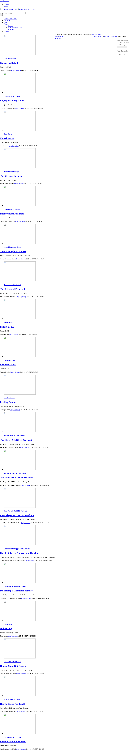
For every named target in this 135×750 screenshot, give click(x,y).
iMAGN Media (97, 34)
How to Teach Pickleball (12, 699)
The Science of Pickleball (12, 285)
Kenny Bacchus (19, 183)
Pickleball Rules (9, 360)
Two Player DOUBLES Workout (15, 473)
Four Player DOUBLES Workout (15, 511)
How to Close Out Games (12, 662)
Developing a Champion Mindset (15, 586)
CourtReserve (8, 134)
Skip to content (4, 1)
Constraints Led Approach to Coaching (17, 549)
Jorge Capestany (16, 70)
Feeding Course (9, 398)
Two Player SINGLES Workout (14, 435)
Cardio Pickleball (10, 58)
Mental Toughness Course (12, 247)
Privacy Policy (98, 36)
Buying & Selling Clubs (12, 96)
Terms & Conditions (110, 36)
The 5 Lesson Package (11, 171)
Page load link (59, 36)
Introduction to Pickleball (12, 737)
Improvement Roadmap (12, 209)
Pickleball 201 (8, 322)
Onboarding (8, 624)
